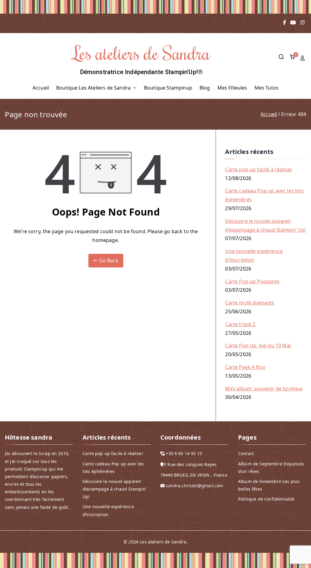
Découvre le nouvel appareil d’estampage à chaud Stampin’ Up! (265, 225)
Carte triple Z (240, 324)
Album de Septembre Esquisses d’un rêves (271, 467)
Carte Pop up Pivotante (252, 281)
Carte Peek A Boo (245, 367)
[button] (134, 87)
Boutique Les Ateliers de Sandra (93, 87)
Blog (205, 87)
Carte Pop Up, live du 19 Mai (258, 345)
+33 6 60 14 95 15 (184, 453)
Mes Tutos (267, 87)
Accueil (40, 87)
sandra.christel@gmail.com (194, 485)
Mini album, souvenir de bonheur (264, 388)
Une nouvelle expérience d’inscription (254, 255)
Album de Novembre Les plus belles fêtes (268, 485)
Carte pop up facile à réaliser (258, 169)
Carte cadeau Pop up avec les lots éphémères (264, 195)
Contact (246, 453)
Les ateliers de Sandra (141, 52)
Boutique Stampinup (168, 87)
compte (303, 58)
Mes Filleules (232, 87)
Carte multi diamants (249, 302)
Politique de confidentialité (266, 499)
